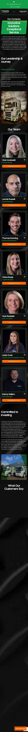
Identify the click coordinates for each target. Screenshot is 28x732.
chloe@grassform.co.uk (14, 283)
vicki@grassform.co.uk (14, 322)
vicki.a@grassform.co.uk (14, 166)
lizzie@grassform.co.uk (14, 361)
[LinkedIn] (14, 1)
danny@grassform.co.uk (14, 400)
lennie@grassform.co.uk (14, 205)
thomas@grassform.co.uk (14, 244)
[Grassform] (5, 11)
